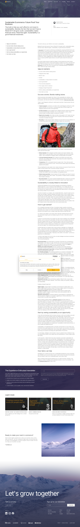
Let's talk (68, 510)
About (68, 1)
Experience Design (43, 361)
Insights (63, 1)
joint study (41, 50)
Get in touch (9, 505)
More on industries (52, 511)
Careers (68, 511)
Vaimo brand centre (71, 513)
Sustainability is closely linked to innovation (15, 48)
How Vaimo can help (11, 54)
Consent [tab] (26, 259)
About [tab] (54, 259)
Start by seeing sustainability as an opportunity (16, 52)
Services (56, 1)
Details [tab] (40, 259)
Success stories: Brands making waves (15, 45)
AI (59, 1)
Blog (60, 511)
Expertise (50, 1)
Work (45, 1)
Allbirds (39, 245)
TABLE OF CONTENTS (11, 43)
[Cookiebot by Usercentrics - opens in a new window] (53, 256)
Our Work (50, 513)
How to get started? (10, 50)
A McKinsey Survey (56, 299)
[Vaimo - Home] (7, 1)
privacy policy (70, 374)
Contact (73, 1)
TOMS (68, 244)
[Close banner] (59, 256)
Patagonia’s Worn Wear (69, 99)
